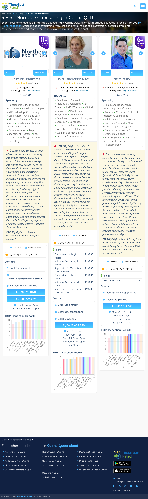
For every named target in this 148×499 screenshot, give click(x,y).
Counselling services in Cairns (18, 469)
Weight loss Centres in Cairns (93, 469)
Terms (127, 491)
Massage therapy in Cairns (54, 456)
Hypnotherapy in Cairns (53, 452)
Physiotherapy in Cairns (90, 456)
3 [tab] (26, 66)
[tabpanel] (26, 54)
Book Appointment (20, 267)
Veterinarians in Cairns (15, 456)
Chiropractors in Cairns (15, 465)
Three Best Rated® (24, 496)
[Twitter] (120, 486)
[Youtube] (131, 486)
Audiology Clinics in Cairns (17, 461)
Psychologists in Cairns (90, 461)
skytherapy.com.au (116, 299)
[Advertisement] (74, 416)
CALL (10, 72)
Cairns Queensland (62, 445)
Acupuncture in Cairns (15, 452)
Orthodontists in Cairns (52, 477)
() (33, 83)
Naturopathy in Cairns (52, 461)
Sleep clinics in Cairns (89, 465)
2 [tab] (24, 66)
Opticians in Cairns (50, 473)
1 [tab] (22, 66)
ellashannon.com (67, 318)
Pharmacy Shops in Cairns (91, 452)
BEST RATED (7, 13)
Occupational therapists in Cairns (53, 467)
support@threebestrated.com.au (128, 481)
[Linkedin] (137, 486)
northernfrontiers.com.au (23, 285)
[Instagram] (125, 486)
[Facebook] (114, 486)
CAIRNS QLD (20, 13)
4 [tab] (77, 66)
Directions (35, 90)
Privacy (117, 491)
